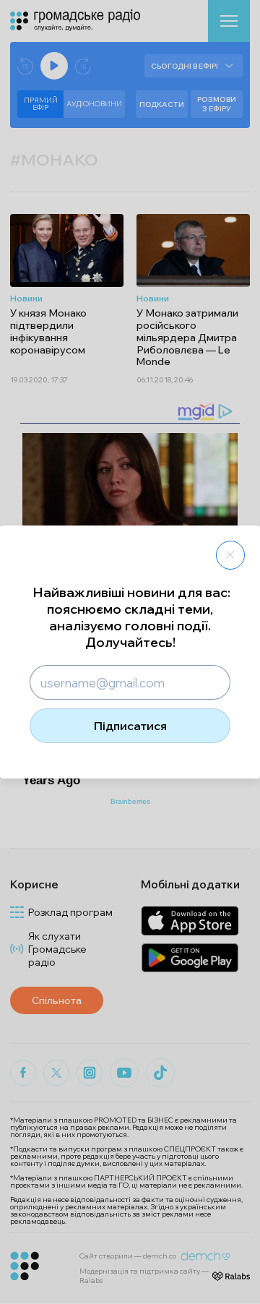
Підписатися (130, 726)
